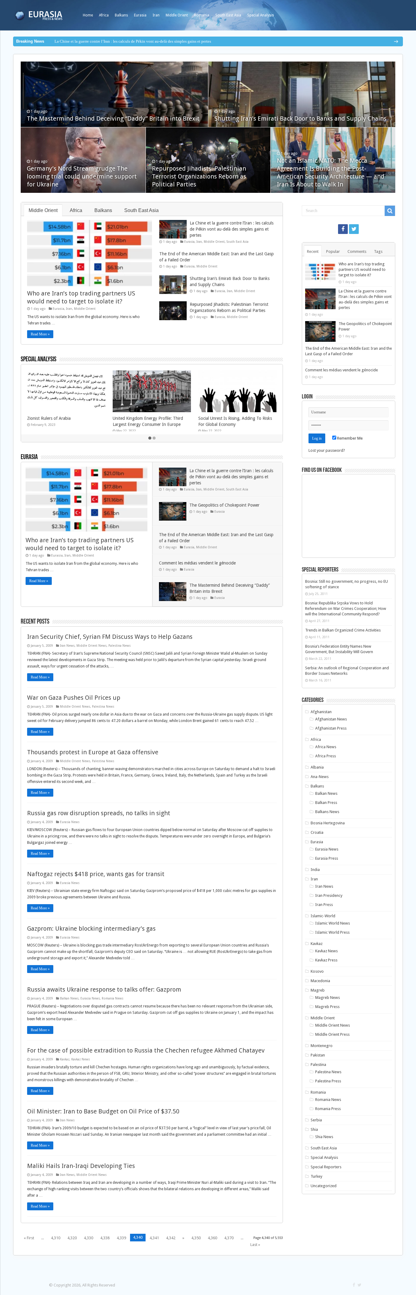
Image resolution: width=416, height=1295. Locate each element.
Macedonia (320, 980)
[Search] (390, 211)
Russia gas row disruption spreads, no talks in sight (98, 813)
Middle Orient (177, 15)
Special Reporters (326, 1167)
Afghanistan (321, 711)
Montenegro (322, 1045)
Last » (255, 1244)
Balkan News (69, 998)
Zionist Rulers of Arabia (49, 418)
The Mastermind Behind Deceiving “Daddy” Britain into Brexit (113, 118)
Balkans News (327, 811)
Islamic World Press (332, 932)
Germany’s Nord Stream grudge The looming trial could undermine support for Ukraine (82, 176)
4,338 (105, 1238)
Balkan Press (326, 802)
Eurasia (140, 15)
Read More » (40, 334)
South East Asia (228, 15)
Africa (104, 15)
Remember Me (349, 438)
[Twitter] (354, 229)
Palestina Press (328, 1081)
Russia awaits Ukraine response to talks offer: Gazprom (104, 989)
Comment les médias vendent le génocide (197, 563)
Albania (317, 767)
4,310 (55, 1238)
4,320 (72, 1238)
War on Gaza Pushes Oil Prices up (73, 697)
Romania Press (328, 1108)
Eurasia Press (326, 858)
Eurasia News (69, 822)
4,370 (229, 1238)
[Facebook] (343, 229)
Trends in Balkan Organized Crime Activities (343, 630)
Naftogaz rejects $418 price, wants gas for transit (95, 874)
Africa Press (325, 756)
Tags (378, 251)
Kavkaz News (80, 1059)
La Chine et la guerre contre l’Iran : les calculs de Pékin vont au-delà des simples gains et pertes (133, 41)
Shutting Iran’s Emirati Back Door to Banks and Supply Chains (300, 118)
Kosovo (317, 971)
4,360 (212, 1238)
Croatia (317, 832)
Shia (314, 1129)
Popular (333, 251)
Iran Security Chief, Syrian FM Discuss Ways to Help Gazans (109, 636)
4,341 (154, 1238)
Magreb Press (327, 1006)
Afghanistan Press (331, 728)
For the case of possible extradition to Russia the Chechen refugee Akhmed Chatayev (146, 1050)
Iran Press (324, 904)
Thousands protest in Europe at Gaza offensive (92, 752)
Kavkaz (64, 1059)
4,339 (121, 1238)
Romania (201, 15)
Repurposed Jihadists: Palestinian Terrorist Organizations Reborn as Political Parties (199, 176)
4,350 (196, 1238)
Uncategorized (324, 1186)
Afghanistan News (331, 719)
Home (88, 15)
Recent (313, 251)
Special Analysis (260, 15)
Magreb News (327, 997)
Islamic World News (332, 923)
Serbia (316, 1120)
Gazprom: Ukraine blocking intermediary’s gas (91, 928)
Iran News (67, 645)
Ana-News (320, 776)
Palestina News (119, 645)
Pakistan (318, 1055)
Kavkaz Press (326, 960)
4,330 (88, 1238)
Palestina (318, 1064)
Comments (356, 251)
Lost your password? (326, 450)
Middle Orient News (91, 645)
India (315, 869)
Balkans (121, 15)
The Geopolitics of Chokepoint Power (224, 505)
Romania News (112, 998)
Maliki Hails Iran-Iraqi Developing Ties (81, 1165)
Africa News (325, 747)
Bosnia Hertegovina (328, 823)
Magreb (318, 990)
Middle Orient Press (332, 1034)
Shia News (324, 1136)
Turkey (316, 1176)
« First (29, 1238)
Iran (156, 15)
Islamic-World (323, 916)
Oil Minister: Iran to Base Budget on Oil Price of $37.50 (103, 1111)
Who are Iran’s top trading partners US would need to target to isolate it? (362, 269)
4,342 (170, 1238)
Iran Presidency (328, 895)
